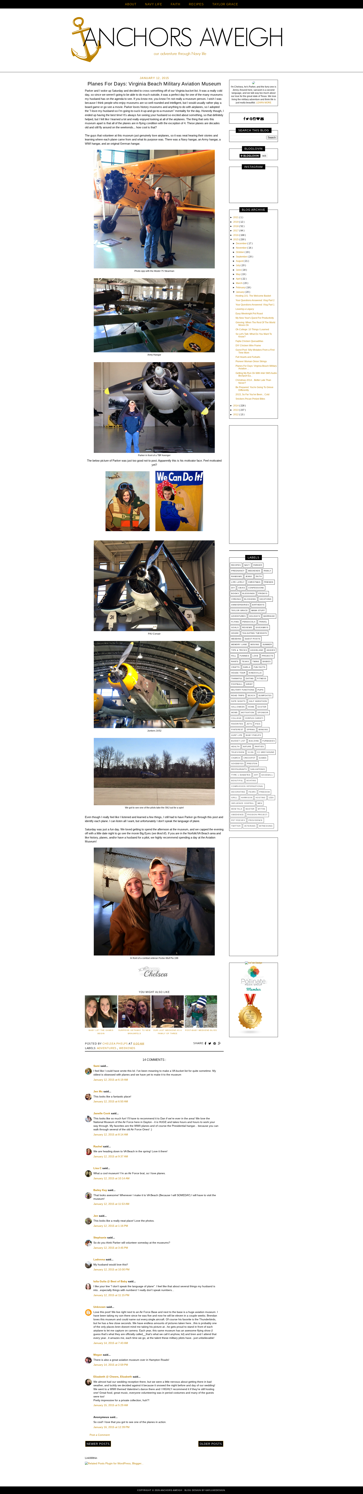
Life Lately (238, 582)
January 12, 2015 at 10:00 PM (111, 1269)
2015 (236, 239)
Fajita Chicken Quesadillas (249, 341)
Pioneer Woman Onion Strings (251, 361)
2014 (236, 405)
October (240, 252)
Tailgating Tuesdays (254, 633)
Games (263, 758)
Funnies (244, 656)
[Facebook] (244, 119)
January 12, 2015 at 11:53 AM (111, 1203)
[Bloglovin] (258, 119)
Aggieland (256, 650)
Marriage (269, 616)
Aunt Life (236, 735)
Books (235, 593)
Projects (267, 656)
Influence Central (242, 803)
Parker (257, 565)
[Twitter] (247, 119)
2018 (236, 226)
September (242, 256)
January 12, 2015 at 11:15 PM (111, 1295)
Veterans (250, 826)
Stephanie (100, 1237)
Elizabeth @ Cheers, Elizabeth (113, 1376)
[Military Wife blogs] (250, 1034)
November (241, 247)
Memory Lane (239, 644)
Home (251, 707)
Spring (251, 729)
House (235, 633)
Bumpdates (265, 695)
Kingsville (255, 673)
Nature (247, 746)
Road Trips (237, 695)
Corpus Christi (254, 718)
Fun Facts (259, 667)
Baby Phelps (253, 735)
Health (235, 746)
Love (255, 656)
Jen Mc (98, 1091)
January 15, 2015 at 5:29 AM (110, 1405)
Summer (267, 644)
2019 (236, 222)
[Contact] (262, 119)
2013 (236, 410)
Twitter (236, 826)
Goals (235, 627)
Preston (252, 763)
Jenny (248, 576)
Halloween (238, 707)
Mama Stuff (258, 610)
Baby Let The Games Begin (101, 1031)
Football (237, 684)
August (240, 261)
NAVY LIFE (153, 4)
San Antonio (257, 769)
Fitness (261, 678)
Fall (233, 656)
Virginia (236, 599)
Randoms (236, 576)
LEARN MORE (263, 102)
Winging (263, 729)
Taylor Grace (239, 610)
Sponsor (263, 712)
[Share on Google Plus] (219, 1043)
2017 (236, 230)
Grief (249, 684)
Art (256, 775)
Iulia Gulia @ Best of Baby (110, 1281)
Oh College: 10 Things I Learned (252, 329)
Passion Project (257, 815)
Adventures (107, 1048)
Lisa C (97, 1168)
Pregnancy (238, 571)
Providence (255, 820)
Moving (255, 644)
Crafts (235, 667)
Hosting (260, 798)
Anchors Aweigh (172, 1490)
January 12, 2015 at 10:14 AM (111, 1178)
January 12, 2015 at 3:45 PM (110, 1247)
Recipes (236, 565)
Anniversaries (240, 605)
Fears (252, 792)
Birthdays (258, 605)
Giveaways (262, 627)
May (238, 274)
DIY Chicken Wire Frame (248, 345)
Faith (259, 576)
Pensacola (249, 622)
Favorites (237, 724)
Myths (261, 809)
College (236, 718)
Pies (257, 724)
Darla (246, 667)
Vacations (265, 599)
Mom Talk (236, 809)
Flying (235, 622)
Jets (249, 724)
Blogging (250, 599)
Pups (260, 690)
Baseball (267, 775)
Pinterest (237, 729)
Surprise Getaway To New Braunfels (134, 1031)
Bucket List (238, 741)
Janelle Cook (102, 1113)
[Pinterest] (251, 119)
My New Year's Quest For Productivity (255, 318)
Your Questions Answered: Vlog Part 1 (255, 304)
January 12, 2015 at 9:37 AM (110, 1156)
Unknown (99, 1306)
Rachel (98, 1146)
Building (254, 741)
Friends (268, 582)
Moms (234, 712)
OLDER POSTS (211, 1443)
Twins (255, 661)
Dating (250, 678)
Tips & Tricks (239, 650)
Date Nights (238, 701)
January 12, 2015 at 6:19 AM (110, 1079)
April (238, 278)
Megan (98, 1354)
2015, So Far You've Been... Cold (252, 394)
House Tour (238, 673)
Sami (96, 1065)
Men (260, 803)
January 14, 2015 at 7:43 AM (110, 1342)
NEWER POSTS (98, 1443)
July (238, 265)
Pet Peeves (238, 820)
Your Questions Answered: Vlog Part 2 (255, 300)
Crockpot (249, 758)
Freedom (264, 792)
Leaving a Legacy (245, 309)
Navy (247, 565)
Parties (259, 746)
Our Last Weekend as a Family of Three (167, 1031)
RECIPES (196, 4)
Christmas (254, 582)
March (239, 283)
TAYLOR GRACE (225, 4)
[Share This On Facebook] (206, 1043)
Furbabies (268, 741)
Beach (251, 695)
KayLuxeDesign (215, 1490)
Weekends (127, 1048)
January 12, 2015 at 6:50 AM (110, 1101)
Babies (267, 661)
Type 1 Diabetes (241, 775)
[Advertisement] (253, 485)
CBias (241, 588)
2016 (236, 235)
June (239, 270)
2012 (236, 414)
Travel (263, 622)
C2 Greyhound (265, 752)
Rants (234, 661)
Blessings (248, 593)
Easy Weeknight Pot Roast (249, 313)
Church (235, 758)
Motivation (247, 712)
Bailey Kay (100, 1190)
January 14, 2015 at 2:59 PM (110, 1364)
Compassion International (247, 786)
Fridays (263, 593)
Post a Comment (100, 1434)
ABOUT (131, 4)
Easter (262, 707)
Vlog (251, 752)
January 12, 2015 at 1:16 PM (110, 1225)
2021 (236, 217)
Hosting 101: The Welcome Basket (253, 295)
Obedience (237, 815)
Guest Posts (252, 639)
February (241, 287)
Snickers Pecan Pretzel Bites (250, 399)
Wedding (236, 639)
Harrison (246, 798)
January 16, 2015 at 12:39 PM (111, 1427)
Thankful (236, 678)
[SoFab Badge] (253, 963)
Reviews (247, 627)
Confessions (256, 588)
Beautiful (237, 781)
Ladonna (99, 1259)
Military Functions (242, 690)
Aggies (271, 650)
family (267, 571)
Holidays (254, 616)
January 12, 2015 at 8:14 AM (110, 1134)
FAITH (175, 4)
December (241, 243)
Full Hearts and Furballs (248, 357)
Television (237, 752)
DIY (233, 588)
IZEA (271, 798)
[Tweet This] (210, 1043)
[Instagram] (254, 119)
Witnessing (266, 826)
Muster (250, 809)
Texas (245, 661)
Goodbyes (237, 763)
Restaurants (239, 769)
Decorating (238, 792)
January (240, 292)
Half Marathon (258, 701)
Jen (96, 1215)
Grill (234, 798)
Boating (251, 781)
